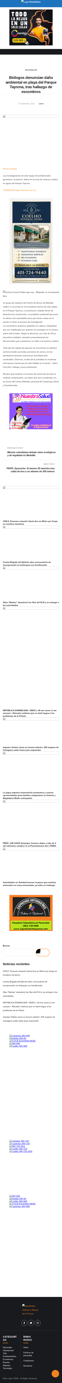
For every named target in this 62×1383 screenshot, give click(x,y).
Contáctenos (28, 1361)
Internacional (8, 1350)
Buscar (6, 946)
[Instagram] (38, 1323)
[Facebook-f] (24, 1323)
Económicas (8, 1359)
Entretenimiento (9, 1356)
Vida (5, 1353)
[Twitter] (31, 1323)
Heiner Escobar (10, 169)
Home (25, 1347)
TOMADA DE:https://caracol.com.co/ (19, 190)
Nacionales (31, 70)
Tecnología (7, 1368)
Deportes (6, 1365)
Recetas (6, 1362)
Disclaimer (27, 1366)
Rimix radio (7, 1378)
